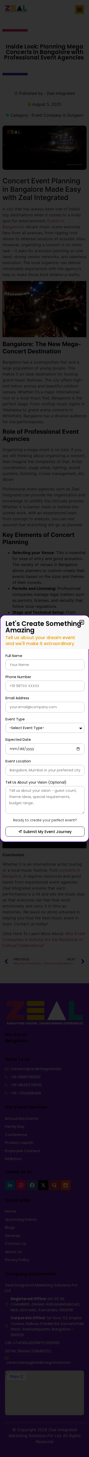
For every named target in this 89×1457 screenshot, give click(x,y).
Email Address (17, 698)
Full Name (13, 655)
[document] (44, 728)
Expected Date (18, 739)
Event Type (15, 719)
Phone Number (18, 676)
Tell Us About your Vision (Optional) (36, 782)
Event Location (18, 761)
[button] (82, 622)
